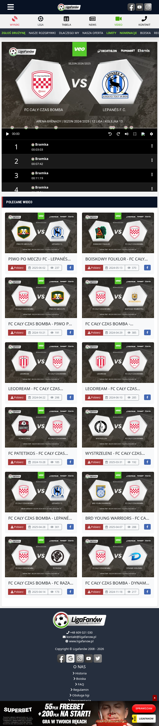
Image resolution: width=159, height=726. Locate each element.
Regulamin (80, 689)
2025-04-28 (38, 527)
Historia (81, 673)
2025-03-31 (115, 462)
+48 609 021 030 (81, 632)
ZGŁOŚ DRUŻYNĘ (13, 33)
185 (56, 462)
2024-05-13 (115, 268)
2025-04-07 (115, 527)
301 (56, 527)
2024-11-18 (115, 592)
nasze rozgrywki (42, 33)
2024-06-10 (115, 397)
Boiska (80, 678)
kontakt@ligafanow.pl (81, 637)
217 (133, 592)
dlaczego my (69, 33)
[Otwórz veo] (41, 233)
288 (133, 527)
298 (56, 397)
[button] (151, 134)
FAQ (80, 684)
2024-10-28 (38, 462)
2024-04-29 (115, 332)
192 (133, 462)
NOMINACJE (128, 33)
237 (56, 268)
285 (133, 397)
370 (133, 268)
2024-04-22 (38, 397)
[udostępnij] (70, 267)
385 (133, 332)
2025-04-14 (38, 592)
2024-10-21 (38, 332)
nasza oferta (92, 33)
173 (56, 592)
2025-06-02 (38, 268)
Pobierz (18, 268)
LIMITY (111, 33)
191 (56, 332)
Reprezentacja (80, 700)
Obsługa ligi (80, 695)
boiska (145, 33)
